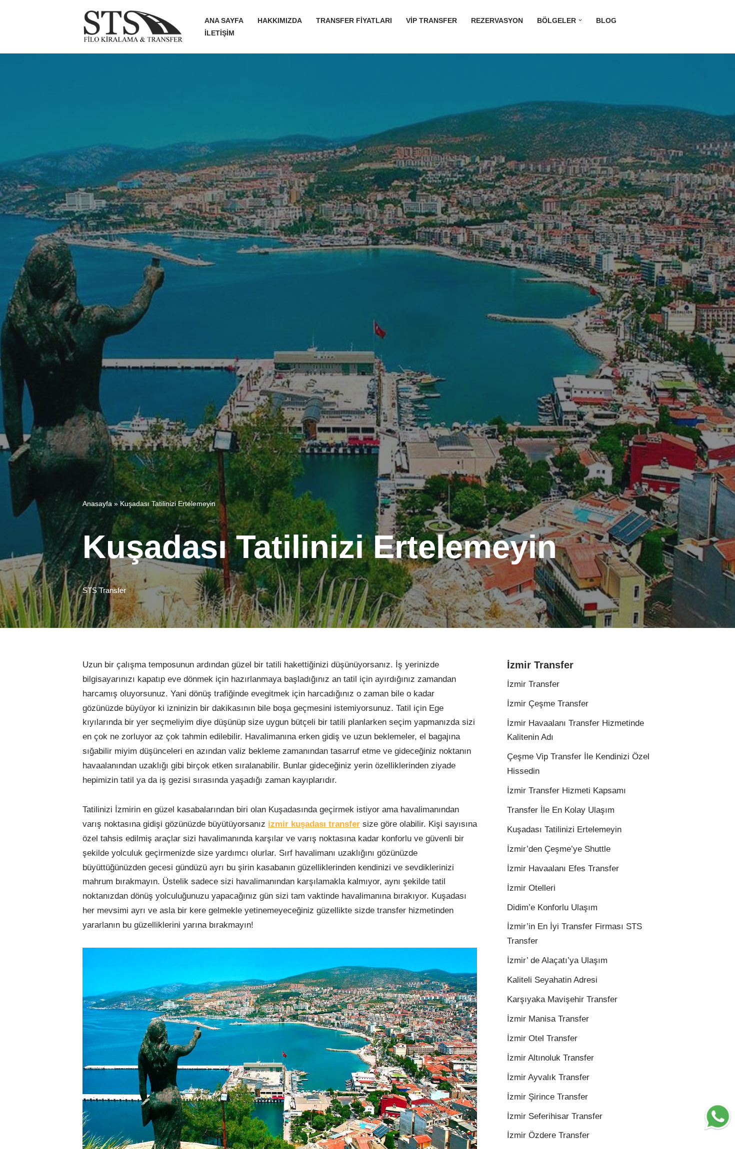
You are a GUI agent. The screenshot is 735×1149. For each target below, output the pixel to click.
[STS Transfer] (135, 26)
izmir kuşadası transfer (314, 824)
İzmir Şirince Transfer (547, 1097)
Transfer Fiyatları (354, 20)
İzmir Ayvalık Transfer (548, 1077)
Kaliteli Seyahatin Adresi (552, 980)
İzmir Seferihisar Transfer (554, 1116)
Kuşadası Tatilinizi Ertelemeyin (564, 829)
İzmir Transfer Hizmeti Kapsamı (566, 790)
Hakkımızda (280, 20)
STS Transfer (104, 590)
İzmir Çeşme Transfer (547, 703)
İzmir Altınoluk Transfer (550, 1058)
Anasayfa (97, 504)
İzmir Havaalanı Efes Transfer (563, 868)
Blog (606, 20)
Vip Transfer (431, 20)
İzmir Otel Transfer (542, 1038)
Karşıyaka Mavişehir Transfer (562, 999)
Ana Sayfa (224, 20)
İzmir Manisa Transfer (548, 1019)
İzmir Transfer (533, 684)
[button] (580, 20)
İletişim (219, 33)
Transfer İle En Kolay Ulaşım (560, 810)
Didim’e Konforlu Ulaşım (552, 907)
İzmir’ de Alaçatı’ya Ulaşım (557, 960)
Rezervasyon (497, 20)
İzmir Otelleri (531, 888)
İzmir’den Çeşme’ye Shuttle (558, 849)
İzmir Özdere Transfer (548, 1135)
